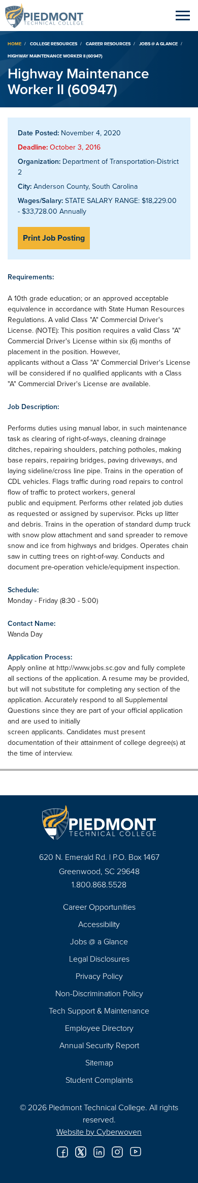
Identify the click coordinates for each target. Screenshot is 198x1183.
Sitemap (99, 1062)
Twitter (80, 1152)
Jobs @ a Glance (158, 43)
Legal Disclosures (99, 958)
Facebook (62, 1152)
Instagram (117, 1152)
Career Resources (108, 43)
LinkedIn (99, 1152)
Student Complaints (99, 1079)
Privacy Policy (99, 976)
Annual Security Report (99, 1045)
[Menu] (183, 15)
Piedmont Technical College (48, 15)
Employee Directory (99, 1027)
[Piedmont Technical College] (99, 822)
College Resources (53, 43)
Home (14, 43)
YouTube (135, 1152)
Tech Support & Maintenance (99, 1010)
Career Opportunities (99, 906)
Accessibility (99, 924)
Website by (99, 1131)
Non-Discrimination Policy (99, 993)
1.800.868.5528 (99, 884)
